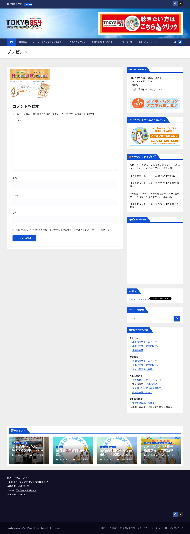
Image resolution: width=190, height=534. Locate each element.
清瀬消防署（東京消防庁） (145, 365)
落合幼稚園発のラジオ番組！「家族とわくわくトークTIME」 (116, 454)
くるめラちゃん (158, 443)
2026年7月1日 (65, 459)
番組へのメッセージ (148, 42)
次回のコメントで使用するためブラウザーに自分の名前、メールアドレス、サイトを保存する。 (64, 230)
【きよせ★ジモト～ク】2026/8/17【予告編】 (153, 176)
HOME (104, 528)
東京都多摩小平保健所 (143, 403)
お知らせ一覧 (126, 42)
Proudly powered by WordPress (20, 528)
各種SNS (153, 384)
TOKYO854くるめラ (102, 42)
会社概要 (113, 528)
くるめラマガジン (77, 42)
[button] (175, 42)
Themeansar (55, 528)
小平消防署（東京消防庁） (145, 346)
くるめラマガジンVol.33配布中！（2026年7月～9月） (28, 450)
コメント (17, 120)
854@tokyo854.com (26, 490)
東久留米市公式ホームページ (146, 380)
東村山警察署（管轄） (143, 369)
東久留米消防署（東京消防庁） (147, 388)
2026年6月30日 (153, 455)
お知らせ (24, 443)
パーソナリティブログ (144, 156)
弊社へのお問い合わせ (174, 528)
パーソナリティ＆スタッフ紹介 (47, 42)
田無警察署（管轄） (142, 392)
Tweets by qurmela (139, 299)
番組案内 (23, 42)
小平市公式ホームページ (144, 342)
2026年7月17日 (21, 455)
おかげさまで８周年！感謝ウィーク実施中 (160, 448)
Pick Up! (16, 443)
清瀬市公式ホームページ (144, 361)
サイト (16, 212)
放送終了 (168, 443)
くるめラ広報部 (82, 459)
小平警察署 (137, 350)
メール (17, 195)
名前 (15, 178)
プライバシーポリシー (153, 528)
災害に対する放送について (130, 528)
